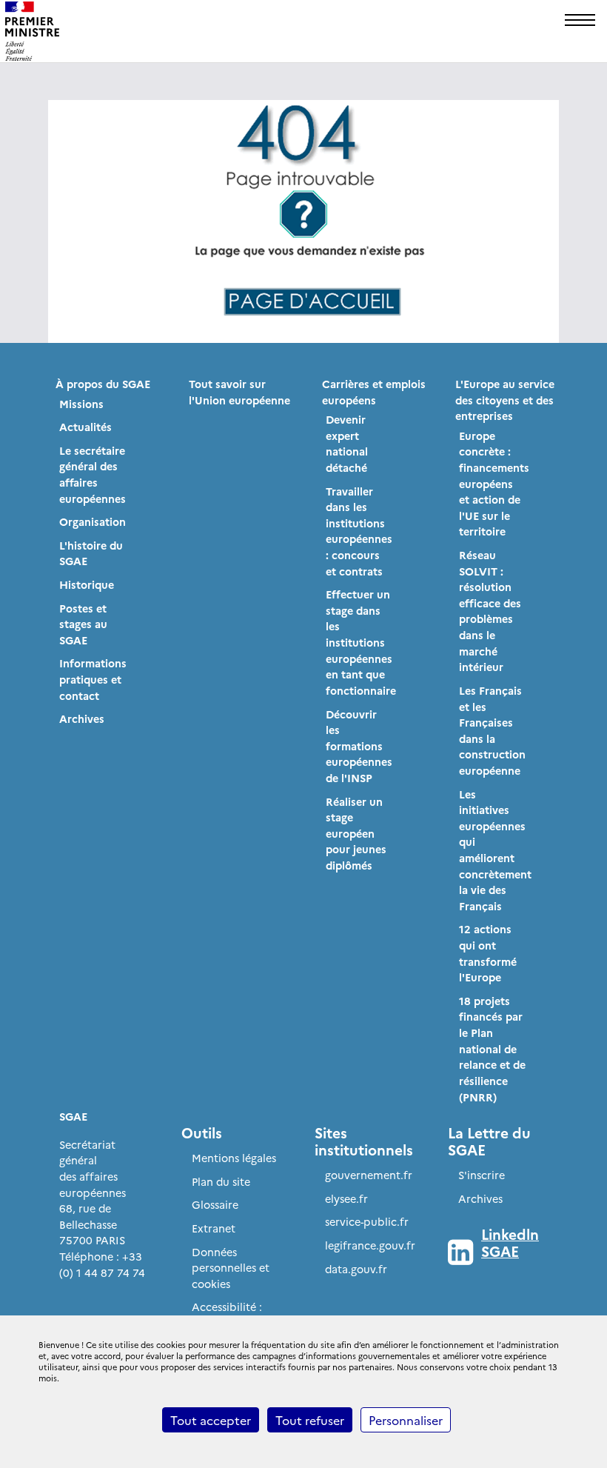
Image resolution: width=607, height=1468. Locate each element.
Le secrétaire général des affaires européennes (92, 474)
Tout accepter (210, 1420)
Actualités (85, 426)
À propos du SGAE (103, 383)
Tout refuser (309, 1420)
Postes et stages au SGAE (83, 624)
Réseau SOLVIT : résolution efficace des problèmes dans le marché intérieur (490, 610)
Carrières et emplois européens (374, 391)
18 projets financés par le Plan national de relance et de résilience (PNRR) (492, 1048)
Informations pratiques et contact (93, 678)
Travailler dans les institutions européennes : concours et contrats (359, 531)
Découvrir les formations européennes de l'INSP (359, 746)
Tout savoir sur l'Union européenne (239, 391)
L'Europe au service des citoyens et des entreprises (504, 399)
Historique (86, 584)
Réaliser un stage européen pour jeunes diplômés (356, 833)
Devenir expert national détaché (347, 443)
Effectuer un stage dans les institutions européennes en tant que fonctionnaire (361, 642)
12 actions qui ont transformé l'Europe (488, 952)
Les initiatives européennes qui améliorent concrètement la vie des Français (495, 850)
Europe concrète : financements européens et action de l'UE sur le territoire (494, 483)
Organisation (92, 521)
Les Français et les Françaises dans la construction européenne (492, 730)
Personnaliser (406, 1420)
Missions (81, 403)
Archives (81, 718)
